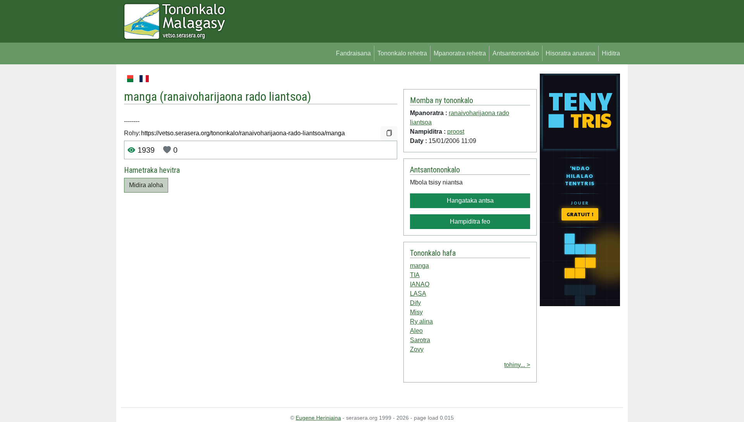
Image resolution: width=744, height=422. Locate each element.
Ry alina (421, 321)
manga (419, 265)
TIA (415, 275)
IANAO (419, 284)
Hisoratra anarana (570, 53)
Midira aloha (146, 185)
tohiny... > (517, 365)
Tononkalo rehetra (402, 53)
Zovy (417, 349)
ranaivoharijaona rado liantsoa (235, 96)
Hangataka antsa (470, 200)
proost (455, 131)
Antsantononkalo (516, 53)
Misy (416, 312)
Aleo (416, 330)
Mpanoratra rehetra (460, 53)
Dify (415, 303)
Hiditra (611, 53)
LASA (418, 293)
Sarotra (420, 340)
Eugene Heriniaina (318, 418)
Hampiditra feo (470, 221)
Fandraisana (353, 53)
